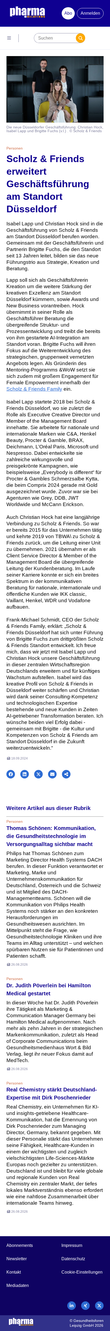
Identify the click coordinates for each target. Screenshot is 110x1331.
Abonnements (19, 1245)
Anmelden (90, 13)
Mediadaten (17, 1285)
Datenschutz (73, 1258)
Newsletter (16, 1258)
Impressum (71, 1245)
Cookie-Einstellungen (82, 1272)
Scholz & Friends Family (34, 389)
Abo (68, 13)
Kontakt (13, 1272)
